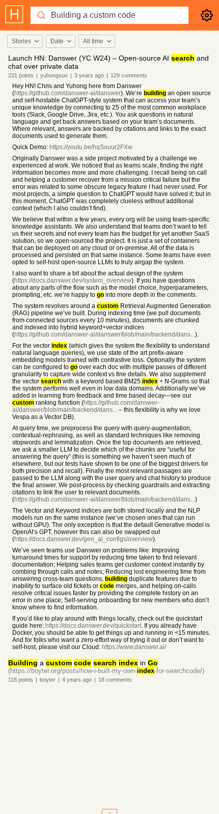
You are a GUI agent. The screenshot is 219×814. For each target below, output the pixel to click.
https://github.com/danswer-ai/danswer (67, 93)
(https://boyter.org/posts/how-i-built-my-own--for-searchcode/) (106, 671)
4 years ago (77, 680)
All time (93, 41)
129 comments (129, 75)
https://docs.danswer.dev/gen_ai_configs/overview (83, 539)
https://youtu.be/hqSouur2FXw (90, 147)
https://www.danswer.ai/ (134, 647)
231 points (21, 75)
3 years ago (89, 75)
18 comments (115, 680)
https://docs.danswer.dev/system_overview (72, 280)
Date (57, 41)
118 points (20, 680)
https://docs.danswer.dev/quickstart (93, 625)
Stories (21, 41)
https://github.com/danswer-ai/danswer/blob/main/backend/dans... (104, 334)
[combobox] (24, 41)
